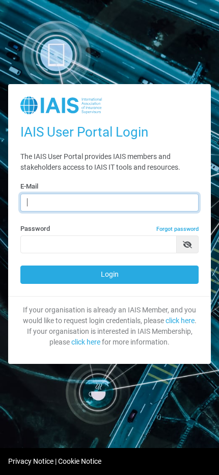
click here (180, 320)
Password (109, 228)
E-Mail (29, 186)
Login (110, 274)
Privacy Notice (30, 461)
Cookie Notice (79, 461)
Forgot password (177, 229)
